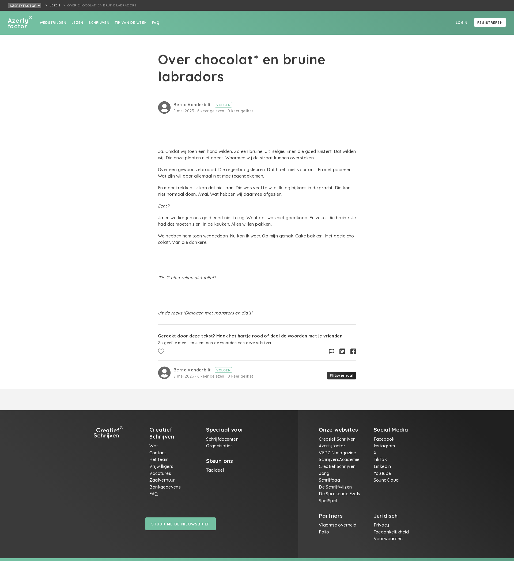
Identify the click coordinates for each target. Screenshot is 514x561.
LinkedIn (382, 466)
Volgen (223, 105)
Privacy (381, 525)
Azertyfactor (24, 6)
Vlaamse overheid (337, 525)
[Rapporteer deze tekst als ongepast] (331, 351)
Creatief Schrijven (337, 439)
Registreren (490, 23)
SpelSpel (328, 500)
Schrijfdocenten (222, 439)
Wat (153, 445)
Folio (324, 532)
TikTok (380, 459)
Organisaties (219, 445)
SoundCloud (386, 480)
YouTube (382, 473)
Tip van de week (131, 23)
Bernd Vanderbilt (192, 104)
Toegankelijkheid (391, 532)
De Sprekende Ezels (339, 493)
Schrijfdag (329, 480)
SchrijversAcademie (339, 459)
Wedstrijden (53, 23)
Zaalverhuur (162, 480)
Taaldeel (215, 470)
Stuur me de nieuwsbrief (180, 524)
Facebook (384, 439)
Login (461, 23)
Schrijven (99, 23)
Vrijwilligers (161, 466)
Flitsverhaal (341, 375)
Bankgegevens (165, 487)
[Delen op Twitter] (342, 351)
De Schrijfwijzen (335, 487)
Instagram (384, 445)
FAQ (155, 23)
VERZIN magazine (337, 452)
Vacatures (160, 473)
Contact (157, 452)
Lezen (77, 23)
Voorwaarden (388, 538)
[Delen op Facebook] (353, 351)
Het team (158, 459)
